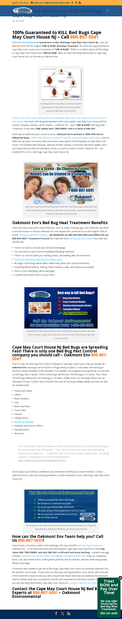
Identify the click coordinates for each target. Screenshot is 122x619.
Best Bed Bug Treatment (90, 545)
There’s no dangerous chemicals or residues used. (38, 259)
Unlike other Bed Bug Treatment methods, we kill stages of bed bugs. (65, 137)
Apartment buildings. (24, 421)
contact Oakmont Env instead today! (87, 582)
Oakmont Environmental (25, 42)
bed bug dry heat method (81, 238)
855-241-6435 (109, 613)
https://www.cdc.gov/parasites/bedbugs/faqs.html (42, 460)
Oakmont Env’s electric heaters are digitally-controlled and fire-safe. (53, 556)
